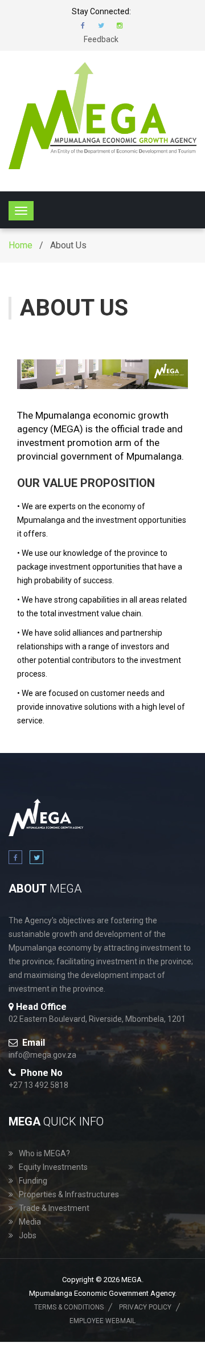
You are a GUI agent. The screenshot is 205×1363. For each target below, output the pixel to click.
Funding (33, 1180)
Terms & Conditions (69, 1307)
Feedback (101, 39)
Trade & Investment (54, 1208)
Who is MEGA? (44, 1153)
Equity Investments (53, 1167)
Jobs (27, 1235)
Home (20, 245)
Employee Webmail (102, 1321)
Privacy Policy (145, 1307)
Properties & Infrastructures (69, 1194)
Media (30, 1221)
